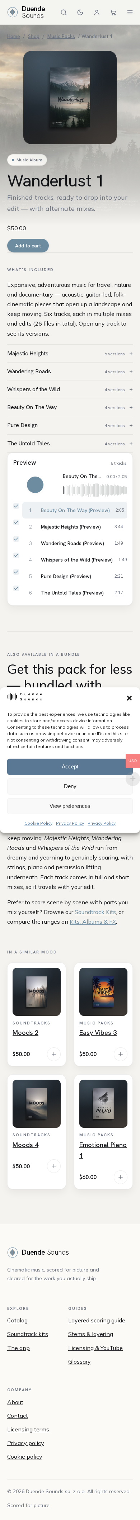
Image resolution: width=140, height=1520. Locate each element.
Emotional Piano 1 (103, 1150)
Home (13, 36)
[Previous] (19, 485)
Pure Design (66, 425)
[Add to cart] (54, 1054)
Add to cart (28, 245)
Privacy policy (25, 1442)
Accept (70, 766)
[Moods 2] (37, 992)
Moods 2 (25, 1032)
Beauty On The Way (66, 407)
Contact (17, 1415)
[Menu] (130, 12)
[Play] (35, 485)
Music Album (29, 160)
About (15, 1402)
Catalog (17, 1320)
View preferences (70, 806)
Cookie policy (24, 1456)
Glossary (79, 1361)
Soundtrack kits (27, 1333)
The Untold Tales (66, 443)
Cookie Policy (38, 822)
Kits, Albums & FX (93, 921)
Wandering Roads (66, 371)
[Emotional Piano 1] (103, 1104)
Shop (33, 36)
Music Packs (61, 36)
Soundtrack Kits (95, 911)
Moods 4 (25, 1145)
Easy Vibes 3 (98, 1032)
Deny (70, 786)
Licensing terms (28, 1429)
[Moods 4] (37, 1104)
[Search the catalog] (64, 12)
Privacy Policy (70, 822)
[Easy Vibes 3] (103, 992)
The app (18, 1347)
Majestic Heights (66, 353)
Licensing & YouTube (95, 1347)
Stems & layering (90, 1333)
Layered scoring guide (96, 1320)
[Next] (51, 485)
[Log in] (97, 12)
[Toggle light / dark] (80, 12)
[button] (129, 698)
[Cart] (113, 12)
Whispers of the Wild (66, 389)
